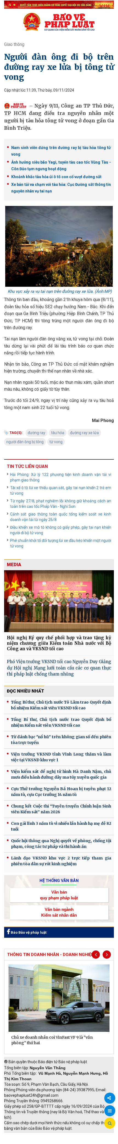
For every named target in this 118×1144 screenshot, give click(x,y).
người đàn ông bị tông (25, 442)
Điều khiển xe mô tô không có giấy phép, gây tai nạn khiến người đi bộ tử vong (60, 530)
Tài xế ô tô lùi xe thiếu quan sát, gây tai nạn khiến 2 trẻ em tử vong (60, 490)
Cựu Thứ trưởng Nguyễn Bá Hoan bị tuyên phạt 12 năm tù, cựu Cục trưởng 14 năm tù (61, 791)
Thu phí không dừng (23, 1141)
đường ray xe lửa (84, 433)
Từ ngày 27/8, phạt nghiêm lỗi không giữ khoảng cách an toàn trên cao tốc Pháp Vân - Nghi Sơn (60, 504)
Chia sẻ (109, 1098)
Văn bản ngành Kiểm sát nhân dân (59, 912)
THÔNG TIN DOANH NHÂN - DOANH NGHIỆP (50, 954)
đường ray (36, 433)
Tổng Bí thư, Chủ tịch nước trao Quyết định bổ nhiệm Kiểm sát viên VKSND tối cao (61, 722)
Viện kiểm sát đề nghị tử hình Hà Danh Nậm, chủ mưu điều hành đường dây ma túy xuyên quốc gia (61, 774)
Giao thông (14, 44)
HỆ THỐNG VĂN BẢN (59, 880)
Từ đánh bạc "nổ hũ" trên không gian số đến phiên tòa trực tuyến (61, 739)
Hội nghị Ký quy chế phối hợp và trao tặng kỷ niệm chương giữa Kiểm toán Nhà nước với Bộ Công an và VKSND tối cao (59, 643)
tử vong (56, 442)
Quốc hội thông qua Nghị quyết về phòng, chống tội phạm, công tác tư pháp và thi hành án (61, 843)
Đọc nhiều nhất (25, 691)
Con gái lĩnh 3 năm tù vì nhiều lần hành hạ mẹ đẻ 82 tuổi (61, 826)
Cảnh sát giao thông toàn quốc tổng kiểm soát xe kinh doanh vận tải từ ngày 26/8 (60, 517)
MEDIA (14, 564)
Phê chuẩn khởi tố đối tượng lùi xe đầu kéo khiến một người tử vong (60, 543)
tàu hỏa (57, 433)
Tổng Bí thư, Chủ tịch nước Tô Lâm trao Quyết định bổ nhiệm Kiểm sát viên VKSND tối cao (61, 705)
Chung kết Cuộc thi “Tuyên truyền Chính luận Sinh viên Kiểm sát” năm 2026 (61, 809)
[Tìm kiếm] (110, 1123)
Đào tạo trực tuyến (62, 1141)
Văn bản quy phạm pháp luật (59, 895)
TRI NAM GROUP (20, 1136)
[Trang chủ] (59, 21)
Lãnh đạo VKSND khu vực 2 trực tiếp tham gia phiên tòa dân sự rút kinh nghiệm (61, 861)
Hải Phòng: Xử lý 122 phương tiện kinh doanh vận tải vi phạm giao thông (60, 477)
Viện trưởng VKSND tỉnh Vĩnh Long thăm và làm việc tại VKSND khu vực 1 (61, 757)
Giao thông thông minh (59, 1136)
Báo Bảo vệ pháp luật (28, 932)
